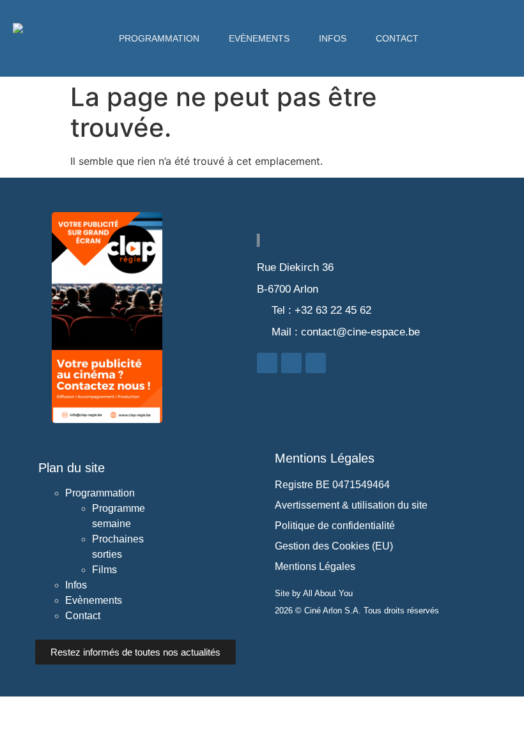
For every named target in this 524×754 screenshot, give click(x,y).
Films (104, 569)
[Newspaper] (496, 51)
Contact (397, 38)
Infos (332, 38)
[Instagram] (496, 25)
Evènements (259, 38)
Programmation (159, 38)
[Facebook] (470, 25)
